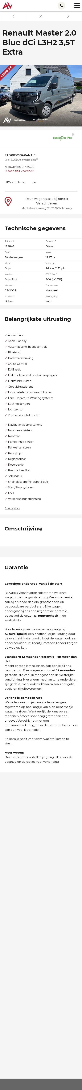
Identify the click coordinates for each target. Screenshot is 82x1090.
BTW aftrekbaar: (15, 182)
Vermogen (51, 263)
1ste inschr (10, 285)
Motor (48, 252)
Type (7, 252)
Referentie (10, 241)
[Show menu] (75, 4)
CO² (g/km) (51, 274)
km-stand (9, 296)
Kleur (7, 263)
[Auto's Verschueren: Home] (7, 5)
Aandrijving (52, 296)
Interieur (9, 274)
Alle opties (12, 508)
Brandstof (51, 241)
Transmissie (52, 285)
